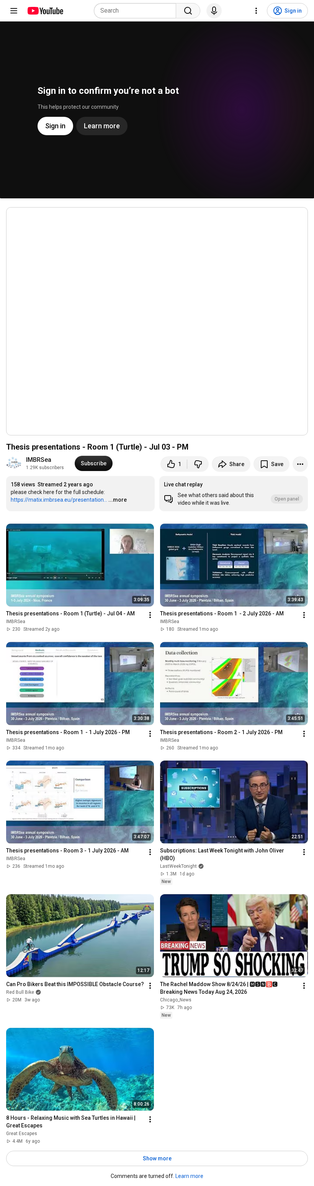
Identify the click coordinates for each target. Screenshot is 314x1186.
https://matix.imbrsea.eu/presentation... (59, 500)
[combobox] (137, 10)
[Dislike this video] (198, 464)
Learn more (189, 1176)
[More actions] (300, 464)
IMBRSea (38, 459)
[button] (233, 493)
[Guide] (13, 10)
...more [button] (117, 500)
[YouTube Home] (45, 10)
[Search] (188, 10)
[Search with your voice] (214, 10)
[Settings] (256, 10)
